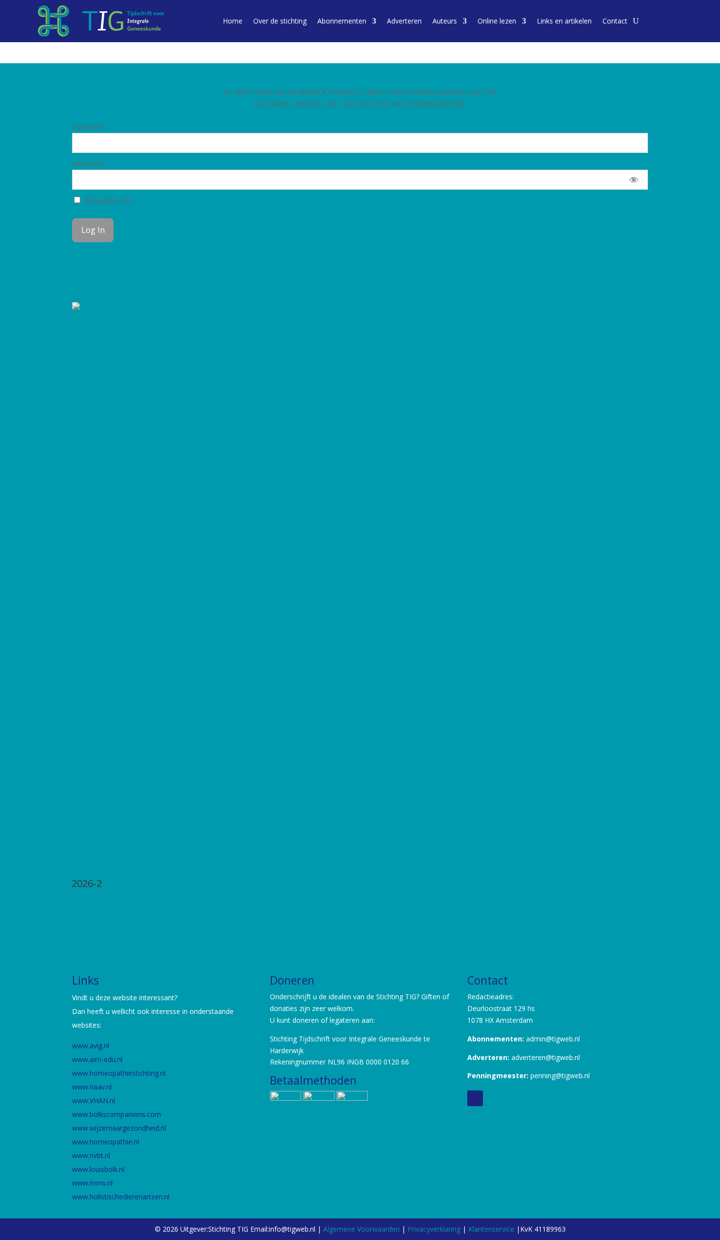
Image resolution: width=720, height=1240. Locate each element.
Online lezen (497, 20)
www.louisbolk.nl (99, 1169)
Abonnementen (341, 20)
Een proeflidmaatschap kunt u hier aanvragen (360, 115)
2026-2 (87, 883)
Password (87, 163)
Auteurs (444, 20)
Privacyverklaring (434, 1229)
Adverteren (404, 20)
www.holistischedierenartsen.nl (120, 1196)
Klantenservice (492, 1229)
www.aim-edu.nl (97, 1059)
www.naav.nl (92, 1086)
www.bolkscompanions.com (116, 1114)
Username (88, 126)
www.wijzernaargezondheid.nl (119, 1128)
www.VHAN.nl (93, 1100)
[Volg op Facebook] (475, 1098)
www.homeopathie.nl (105, 1141)
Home (232, 20)
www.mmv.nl (92, 1183)
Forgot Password (99, 259)
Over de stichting (280, 20)
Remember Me (106, 200)
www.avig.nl (90, 1045)
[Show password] (634, 180)
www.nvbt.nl (91, 1155)
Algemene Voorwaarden (361, 1229)
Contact (614, 20)
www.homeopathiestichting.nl (120, 1073)
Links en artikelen (564, 20)
